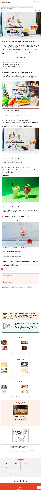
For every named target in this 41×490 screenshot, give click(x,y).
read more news (20, 353)
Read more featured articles (20, 375)
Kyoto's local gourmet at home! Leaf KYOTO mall (25, 313)
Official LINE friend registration (21, 317)
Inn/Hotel (31, 6)
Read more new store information (20, 423)
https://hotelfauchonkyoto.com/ (8, 282)
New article (11, 6)
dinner (28, 6)
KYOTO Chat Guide (3, 6)
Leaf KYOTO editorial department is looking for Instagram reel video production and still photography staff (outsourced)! (20, 447)
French (18, 6)
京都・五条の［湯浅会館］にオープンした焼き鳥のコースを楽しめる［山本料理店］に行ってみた (21, 418)
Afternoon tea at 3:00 (23, 6)
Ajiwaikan (11, 474)
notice (11, 450)
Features (20, 471)
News (8, 6)
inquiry (21, 487)
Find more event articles (20, 396)
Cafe (15, 6)
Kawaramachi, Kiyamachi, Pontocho (6, 8)
